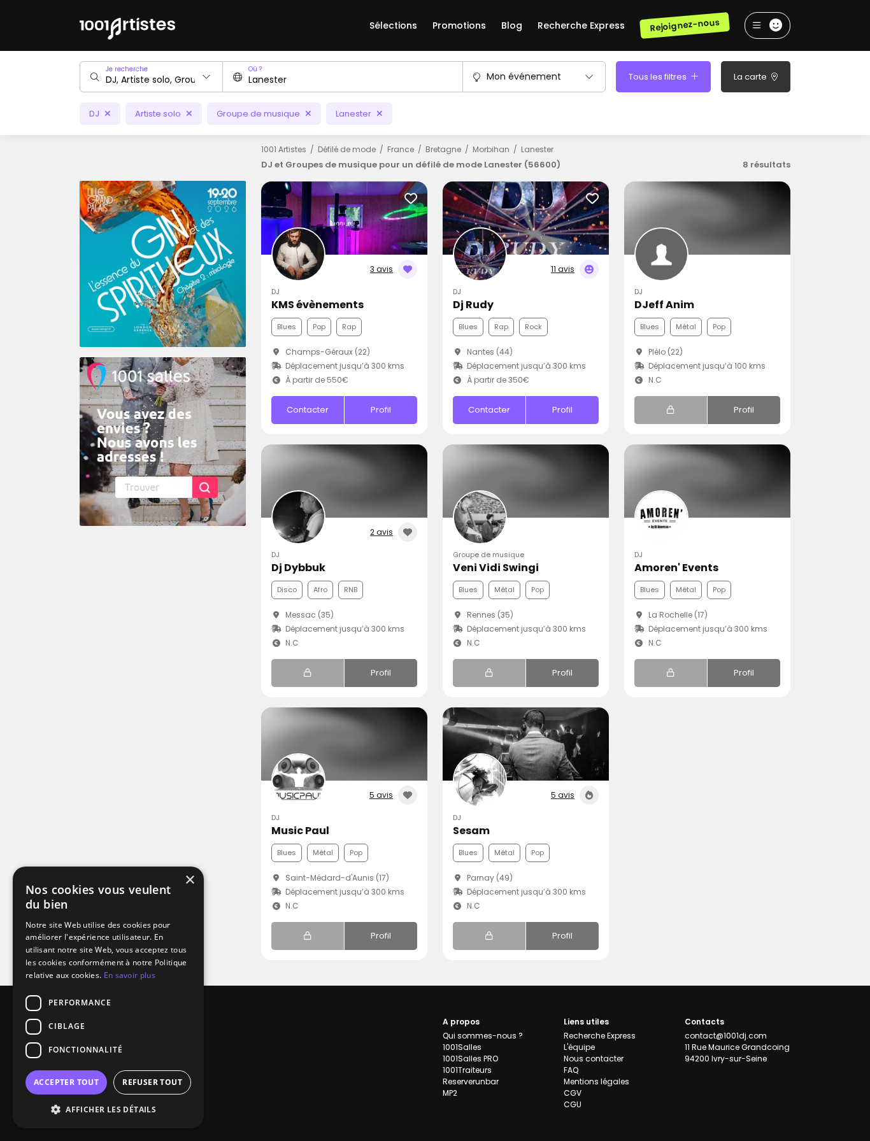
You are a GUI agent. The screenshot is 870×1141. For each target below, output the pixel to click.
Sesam (471, 830)
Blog (511, 25)
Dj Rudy (473, 304)
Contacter (308, 410)
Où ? (255, 69)
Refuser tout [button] (152, 1082)
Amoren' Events (676, 567)
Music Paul (300, 830)
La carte (751, 77)
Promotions (459, 25)
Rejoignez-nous (684, 25)
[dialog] (108, 997)
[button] (108, 1109)
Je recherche (127, 69)
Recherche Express (581, 25)
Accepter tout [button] (66, 1082)
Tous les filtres (658, 77)
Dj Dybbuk (298, 567)
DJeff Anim (664, 304)
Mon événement (524, 76)
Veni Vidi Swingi (496, 567)
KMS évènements (317, 304)
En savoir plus (129, 975)
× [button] (189, 880)
